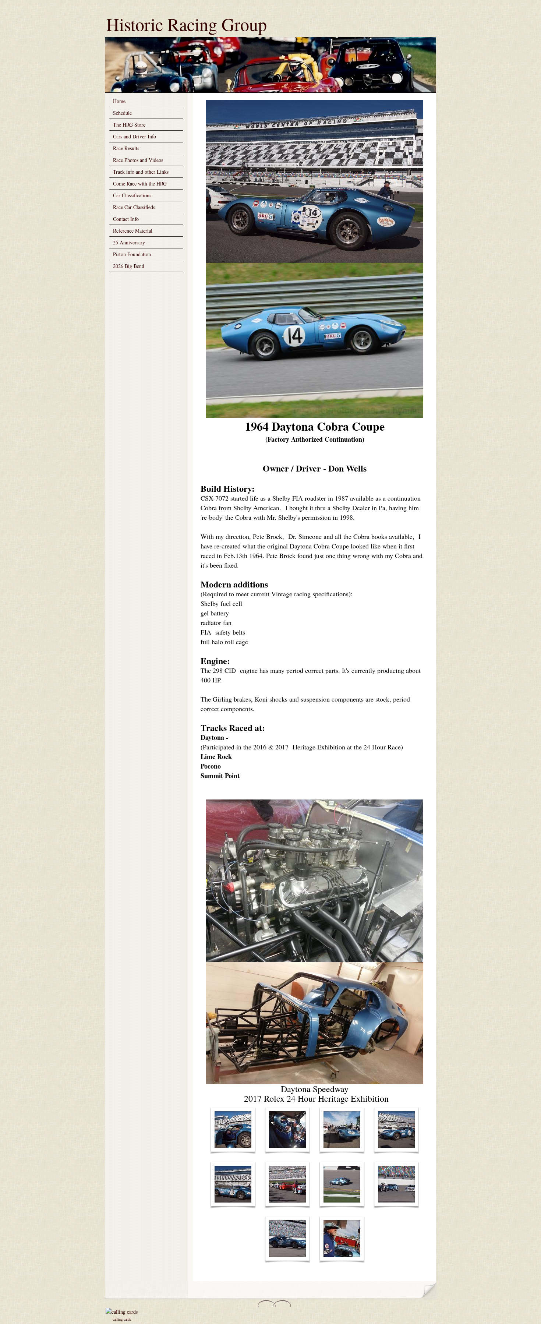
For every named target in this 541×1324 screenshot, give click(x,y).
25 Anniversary (129, 242)
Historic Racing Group (186, 24)
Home (119, 101)
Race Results (126, 148)
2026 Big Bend (128, 265)
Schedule (122, 112)
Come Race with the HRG (140, 183)
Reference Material (132, 230)
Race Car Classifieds (134, 207)
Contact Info (126, 218)
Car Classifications (132, 195)
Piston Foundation (132, 254)
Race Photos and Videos (138, 159)
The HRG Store (129, 124)
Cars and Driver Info (134, 136)
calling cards (122, 1319)
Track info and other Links (141, 171)
